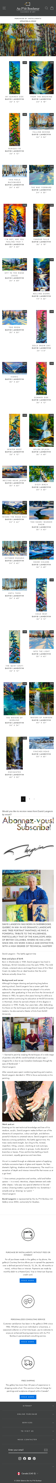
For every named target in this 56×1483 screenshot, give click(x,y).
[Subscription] (28, 823)
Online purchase (27, 1414)
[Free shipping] (28, 1362)
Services (27, 1422)
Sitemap (27, 1406)
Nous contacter (27, 1439)
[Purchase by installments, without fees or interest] (28, 1234)
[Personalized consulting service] (28, 1301)
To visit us (27, 1431)
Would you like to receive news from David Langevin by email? (27, 813)
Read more (27, 1280)
